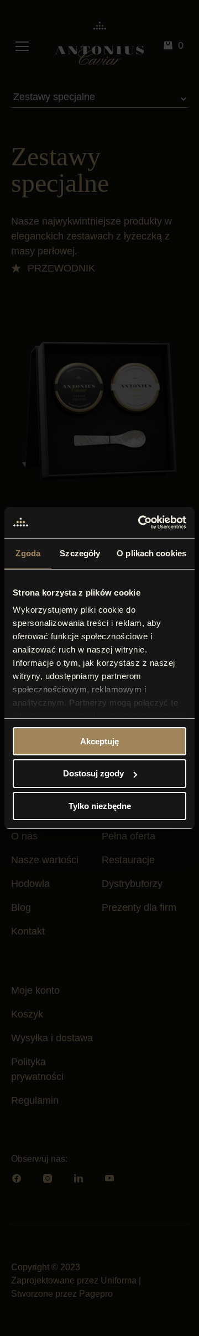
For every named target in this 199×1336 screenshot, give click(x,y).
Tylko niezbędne (100, 806)
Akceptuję (99, 740)
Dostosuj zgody (93, 773)
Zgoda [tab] (27, 552)
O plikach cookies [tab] (151, 552)
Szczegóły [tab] (80, 552)
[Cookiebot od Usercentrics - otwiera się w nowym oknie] (140, 522)
